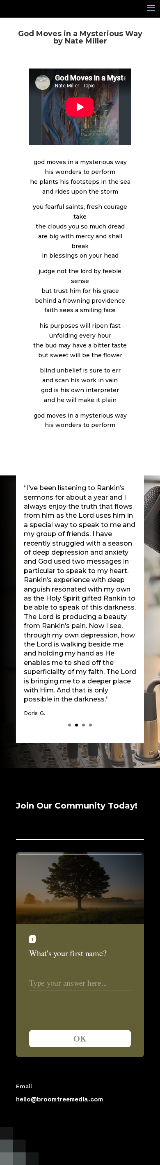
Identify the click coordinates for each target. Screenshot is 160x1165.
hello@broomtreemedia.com (59, 1099)
